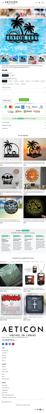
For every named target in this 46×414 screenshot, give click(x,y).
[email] (9, 339)
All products (6, 7)
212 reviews (25, 233)
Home (1, 7)
